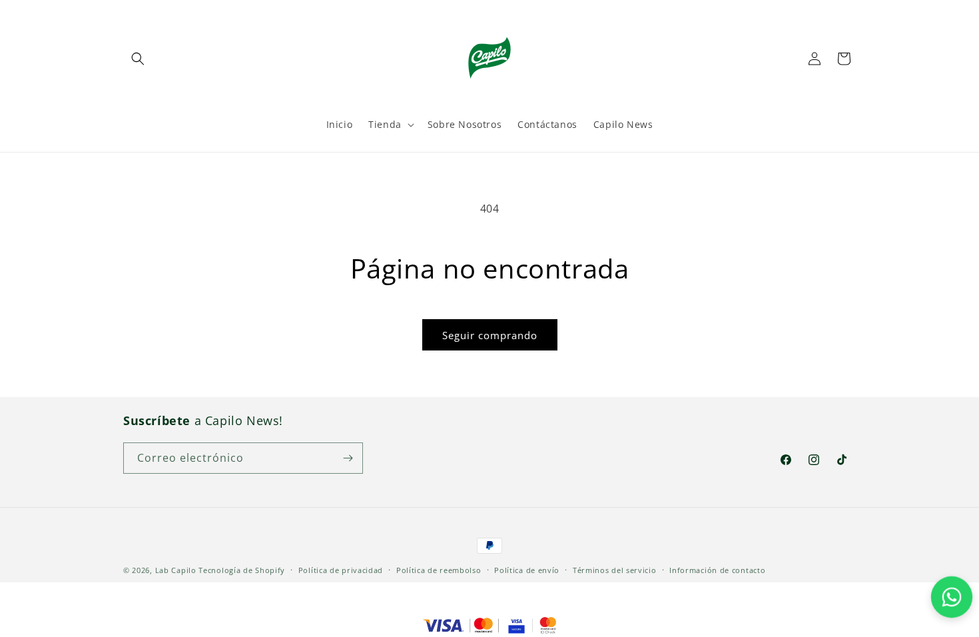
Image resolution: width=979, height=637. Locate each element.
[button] (138, 58)
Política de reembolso (439, 570)
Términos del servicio (615, 570)
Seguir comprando (489, 335)
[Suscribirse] (347, 458)
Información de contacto (717, 570)
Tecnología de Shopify (241, 570)
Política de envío (526, 570)
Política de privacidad (340, 570)
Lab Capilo (175, 570)
